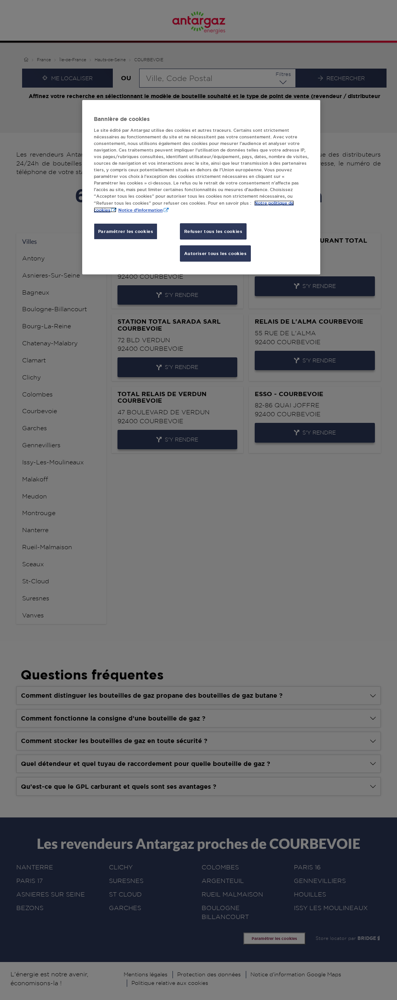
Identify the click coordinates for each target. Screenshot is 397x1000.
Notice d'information (140, 209)
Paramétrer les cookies (126, 231)
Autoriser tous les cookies (215, 253)
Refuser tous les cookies (213, 231)
